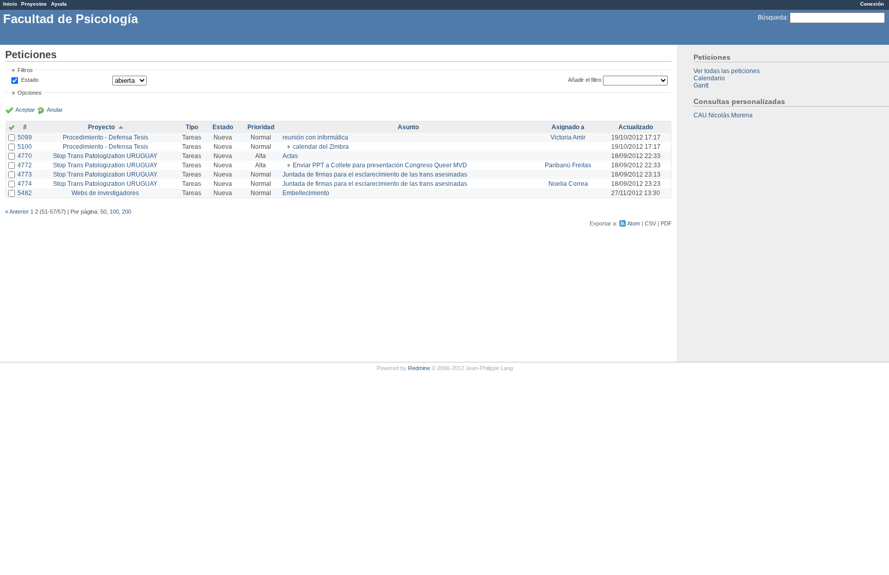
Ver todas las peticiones (727, 71)
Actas (290, 156)
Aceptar (25, 110)
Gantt (701, 85)
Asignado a (568, 127)
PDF (666, 223)
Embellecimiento (305, 193)
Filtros (25, 70)
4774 (24, 183)
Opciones (29, 93)
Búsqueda (772, 17)
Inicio (10, 4)
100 (114, 211)
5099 (24, 137)
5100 (24, 146)
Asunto (408, 127)
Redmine (419, 368)
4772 (24, 165)
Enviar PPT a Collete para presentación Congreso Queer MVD (380, 165)
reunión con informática (315, 137)
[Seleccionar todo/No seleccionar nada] (11, 128)
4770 (24, 156)
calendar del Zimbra (321, 146)
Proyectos (34, 4)
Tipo (192, 127)
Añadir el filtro (584, 80)
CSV (650, 223)
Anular (55, 110)
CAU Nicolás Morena (723, 115)
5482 (24, 193)
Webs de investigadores (105, 193)
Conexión (872, 4)
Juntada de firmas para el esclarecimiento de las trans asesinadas (374, 174)
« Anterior (17, 211)
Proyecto (101, 127)
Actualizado (635, 127)
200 (126, 211)
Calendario (709, 78)
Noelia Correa (568, 183)
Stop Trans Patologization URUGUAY (105, 156)
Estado (30, 80)
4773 (24, 174)
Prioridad (260, 127)
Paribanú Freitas (568, 165)
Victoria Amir (567, 137)
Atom (633, 223)
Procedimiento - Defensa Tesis (105, 137)
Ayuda (59, 4)
